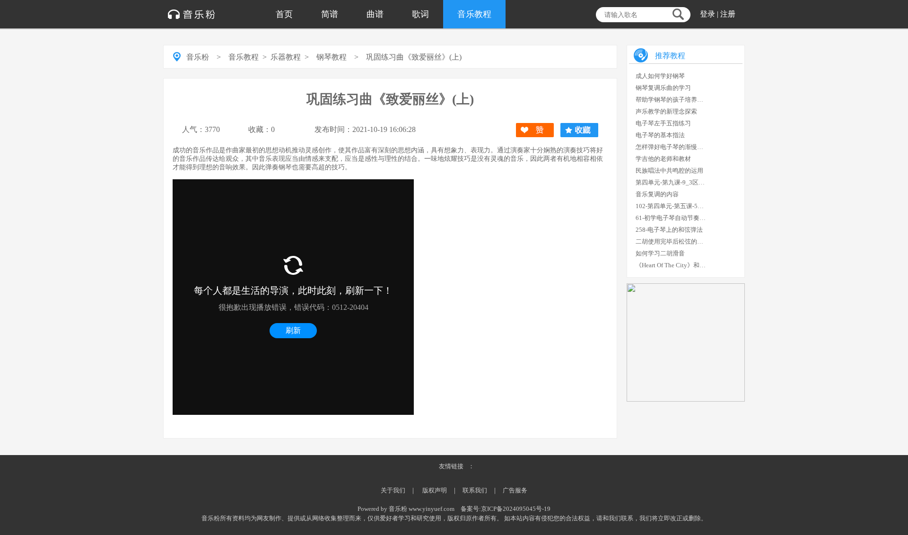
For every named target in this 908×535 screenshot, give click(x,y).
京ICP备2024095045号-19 (515, 508)
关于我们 (393, 490)
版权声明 (434, 490)
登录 (707, 14)
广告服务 (515, 490)
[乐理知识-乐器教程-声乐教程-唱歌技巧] (686, 399)
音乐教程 (474, 14)
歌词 (420, 14)
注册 (727, 14)
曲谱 (375, 14)
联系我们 (475, 490)
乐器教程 (286, 57)
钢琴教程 (331, 57)
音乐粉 (197, 57)
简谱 (329, 14)
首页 (284, 14)
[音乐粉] (191, 9)
